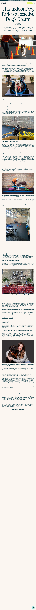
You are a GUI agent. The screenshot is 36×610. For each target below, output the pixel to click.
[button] (33, 607)
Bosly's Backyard (10, 71)
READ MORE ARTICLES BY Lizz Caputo (17, 409)
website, (3, 318)
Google (6, 318)
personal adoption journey (14, 65)
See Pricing (30, 3)
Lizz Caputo (18, 23)
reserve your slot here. (15, 397)
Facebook (11, 318)
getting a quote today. (21, 399)
